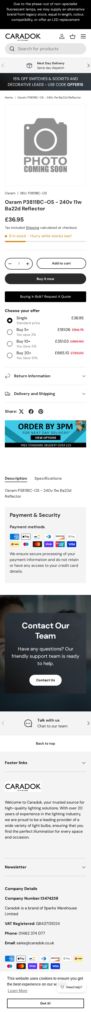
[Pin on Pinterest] (41, 411)
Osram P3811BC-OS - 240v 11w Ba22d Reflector (49, 97)
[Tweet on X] (21, 411)
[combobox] (45, 48)
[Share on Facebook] (31, 411)
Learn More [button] (17, 991)
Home (9, 97)
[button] (72, 36)
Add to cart (61, 263)
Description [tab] (16, 478)
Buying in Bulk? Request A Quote (45, 296)
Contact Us (45, 680)
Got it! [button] (45, 1003)
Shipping (32, 227)
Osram (10, 193)
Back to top (45, 743)
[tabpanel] (45, 493)
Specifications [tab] (48, 478)
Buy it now (45, 279)
